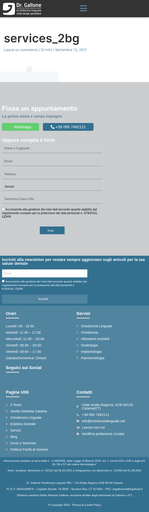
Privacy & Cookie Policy (86, 504)
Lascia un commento (21, 50)
